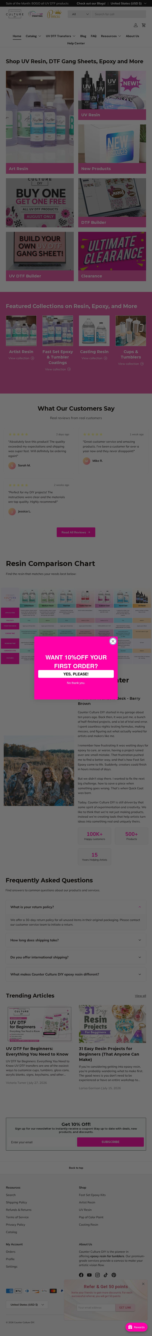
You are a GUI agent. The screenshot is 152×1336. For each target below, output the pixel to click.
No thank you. (76, 683)
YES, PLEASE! (76, 674)
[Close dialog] (113, 641)
